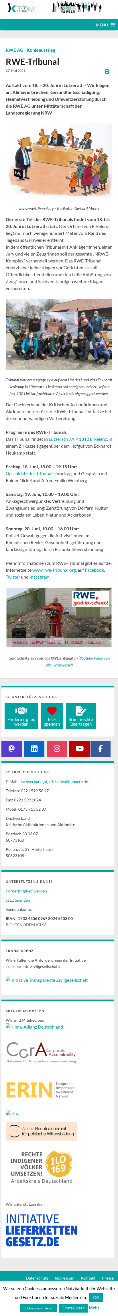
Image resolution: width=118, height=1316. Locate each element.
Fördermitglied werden (26, 890)
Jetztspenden (52, 722)
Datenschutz (37, 1278)
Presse (108, 1278)
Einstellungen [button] (73, 1308)
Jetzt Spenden (18, 900)
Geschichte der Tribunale (30, 473)
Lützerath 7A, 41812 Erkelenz (78, 439)
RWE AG (15, 50)
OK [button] (96, 1297)
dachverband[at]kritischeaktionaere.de (53, 781)
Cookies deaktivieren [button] (38, 1308)
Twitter (13, 576)
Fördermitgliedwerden (21, 722)
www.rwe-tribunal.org (54, 570)
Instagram (40, 576)
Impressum (64, 1278)
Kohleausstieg (41, 50)
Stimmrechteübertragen (81, 722)
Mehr (94, 1307)
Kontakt (88, 1278)
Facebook (94, 570)
